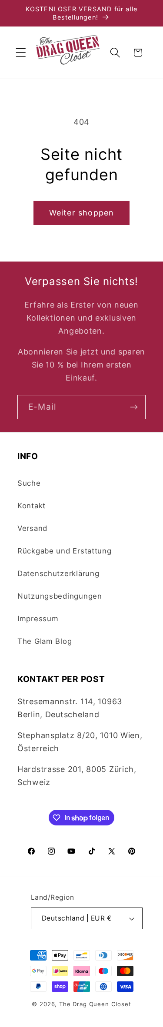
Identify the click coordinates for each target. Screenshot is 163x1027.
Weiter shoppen (81, 212)
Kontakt (31, 505)
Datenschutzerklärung (58, 573)
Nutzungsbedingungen (59, 596)
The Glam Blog (44, 641)
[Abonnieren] (133, 407)
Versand (32, 528)
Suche (29, 483)
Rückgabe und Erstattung (64, 551)
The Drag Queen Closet (95, 1003)
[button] (21, 52)
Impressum (37, 618)
